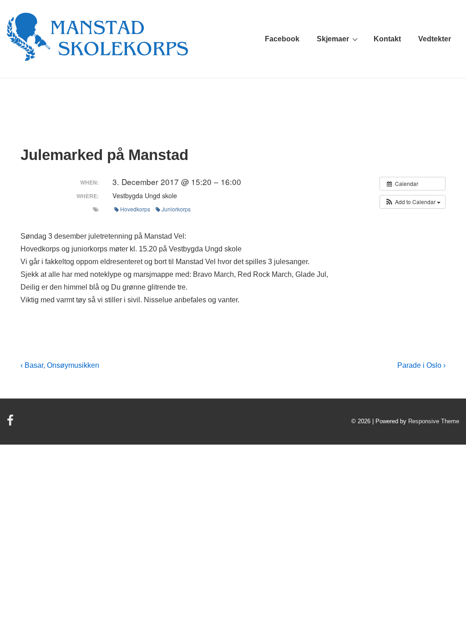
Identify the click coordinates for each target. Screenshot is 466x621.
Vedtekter (434, 39)
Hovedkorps (135, 209)
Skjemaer (333, 39)
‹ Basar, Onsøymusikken (59, 365)
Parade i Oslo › (421, 365)
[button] (412, 201)
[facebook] (11, 423)
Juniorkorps (176, 209)
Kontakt (387, 39)
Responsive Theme (433, 421)
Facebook (282, 39)
